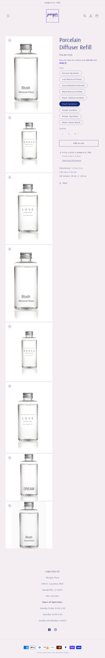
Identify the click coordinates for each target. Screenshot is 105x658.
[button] (8, 16)
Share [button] (64, 183)
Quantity (62, 128)
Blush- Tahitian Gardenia (73, 98)
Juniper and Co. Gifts (48, 652)
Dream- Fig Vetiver (70, 116)
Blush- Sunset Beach (71, 122)
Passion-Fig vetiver (70, 73)
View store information (71, 160)
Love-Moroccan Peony (72, 79)
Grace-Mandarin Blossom (73, 85)
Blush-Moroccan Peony (72, 91)
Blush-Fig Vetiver (69, 104)
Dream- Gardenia (69, 110)
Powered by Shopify (62, 652)
